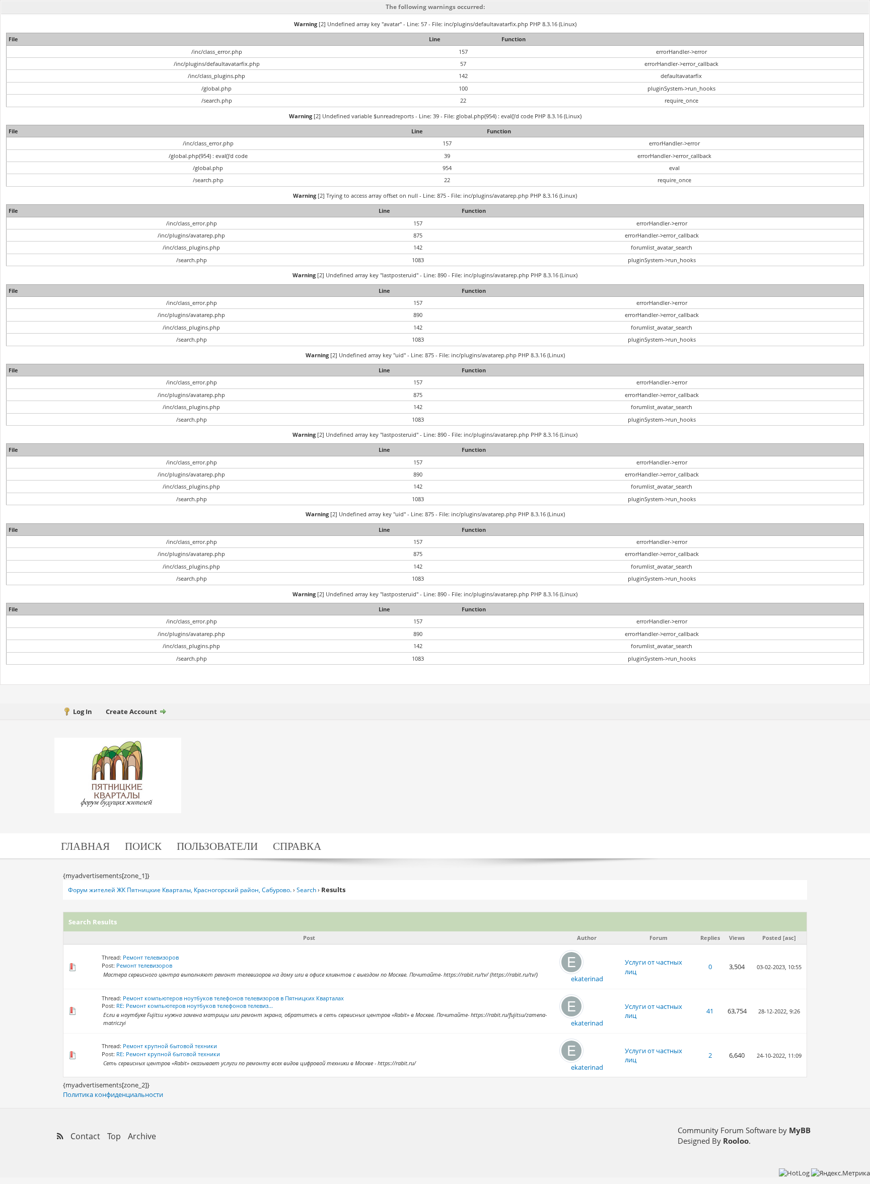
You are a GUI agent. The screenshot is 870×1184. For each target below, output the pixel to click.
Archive (142, 1136)
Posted (771, 937)
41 (709, 1010)
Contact (85, 1136)
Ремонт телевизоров (151, 957)
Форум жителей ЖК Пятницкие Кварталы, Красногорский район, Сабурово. (180, 890)
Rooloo (736, 1141)
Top (114, 1136)
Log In (82, 711)
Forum (658, 937)
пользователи (217, 845)
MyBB (800, 1130)
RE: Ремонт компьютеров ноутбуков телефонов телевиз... (194, 1005)
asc (789, 937)
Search (306, 890)
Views (737, 937)
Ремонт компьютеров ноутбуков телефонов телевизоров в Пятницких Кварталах (233, 998)
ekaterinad (587, 978)
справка (297, 845)
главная (85, 845)
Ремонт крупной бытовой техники (170, 1046)
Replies (710, 937)
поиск (143, 845)
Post (309, 937)
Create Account (131, 711)
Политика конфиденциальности (113, 1094)
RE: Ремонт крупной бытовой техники (168, 1054)
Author (587, 937)
